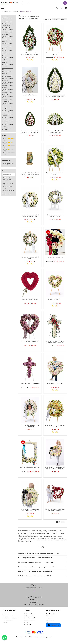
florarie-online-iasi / (8, 11)
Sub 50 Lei (7, 177)
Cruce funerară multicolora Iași (30, 383)
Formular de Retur (29, 620)
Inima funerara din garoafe (30, 299)
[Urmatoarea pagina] (64, 522)
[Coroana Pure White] (30, 80)
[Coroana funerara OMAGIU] (55, 368)
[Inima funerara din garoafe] (30, 284)
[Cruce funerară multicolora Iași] (30, 368)
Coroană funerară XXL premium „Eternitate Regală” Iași (55, 510)
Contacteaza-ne (54, 625)
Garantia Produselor (30, 618)
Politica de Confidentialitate (11, 618)
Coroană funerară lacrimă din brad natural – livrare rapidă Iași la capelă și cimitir (30, 132)
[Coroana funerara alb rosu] (55, 242)
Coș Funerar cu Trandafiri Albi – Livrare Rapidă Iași (55, 131)
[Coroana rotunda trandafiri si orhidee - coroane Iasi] (30, 200)
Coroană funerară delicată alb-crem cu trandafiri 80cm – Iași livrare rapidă (30, 510)
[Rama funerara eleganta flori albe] (30, 452)
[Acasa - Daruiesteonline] (10, 3)
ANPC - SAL (27, 624)
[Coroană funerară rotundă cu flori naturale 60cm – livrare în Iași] (55, 452)
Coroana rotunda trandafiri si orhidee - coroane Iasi (30, 215)
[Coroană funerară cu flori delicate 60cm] (55, 410)
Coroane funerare (7, 22)
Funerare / (15, 11)
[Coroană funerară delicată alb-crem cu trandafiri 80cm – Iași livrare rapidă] (30, 494)
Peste (6, 138)
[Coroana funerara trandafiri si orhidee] (30, 242)
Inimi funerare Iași (7, 23)
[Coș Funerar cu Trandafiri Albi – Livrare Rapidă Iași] (55, 119)
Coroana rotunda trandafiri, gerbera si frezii (55, 215)
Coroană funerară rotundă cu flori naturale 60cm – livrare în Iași (55, 468)
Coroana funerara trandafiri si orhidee (30, 257)
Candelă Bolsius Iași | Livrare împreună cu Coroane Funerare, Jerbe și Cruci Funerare (30, 174)
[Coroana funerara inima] (55, 284)
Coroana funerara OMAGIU (55, 383)
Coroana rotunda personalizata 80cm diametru (30, 426)
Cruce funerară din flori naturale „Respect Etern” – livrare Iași (55, 341)
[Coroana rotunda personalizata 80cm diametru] (30, 410)
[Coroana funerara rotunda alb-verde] (55, 158)
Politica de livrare (7, 620)
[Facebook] (34, 591)
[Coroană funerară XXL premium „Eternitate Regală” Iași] (55, 494)
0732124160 (35, 602)
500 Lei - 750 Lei (8, 186)
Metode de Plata (29, 613)
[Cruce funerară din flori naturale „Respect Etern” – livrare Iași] (55, 326)
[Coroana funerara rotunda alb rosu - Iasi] (55, 38)
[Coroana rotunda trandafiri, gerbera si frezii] (55, 200)
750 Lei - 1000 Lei (9, 190)
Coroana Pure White (30, 95)
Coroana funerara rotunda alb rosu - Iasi (55, 53)
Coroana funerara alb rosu (55, 257)
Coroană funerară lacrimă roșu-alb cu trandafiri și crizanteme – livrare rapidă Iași (29, 54)
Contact (5, 622)
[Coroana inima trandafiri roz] (30, 326)
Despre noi (6, 613)
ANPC (26, 622)
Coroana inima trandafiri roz (30, 341)
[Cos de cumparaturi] (66, 8)
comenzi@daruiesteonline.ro (35, 604)
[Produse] (2, 8)
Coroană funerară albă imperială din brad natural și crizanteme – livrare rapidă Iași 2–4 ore (55, 96)
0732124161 (35, 599)
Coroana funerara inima (55, 299)
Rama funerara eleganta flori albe (30, 467)
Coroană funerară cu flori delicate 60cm (55, 426)
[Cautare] (65, 3)
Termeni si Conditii (8, 616)
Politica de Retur (29, 616)
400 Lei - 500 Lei (8, 183)
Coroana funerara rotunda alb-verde (55, 173)
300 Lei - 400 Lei (8, 179)
